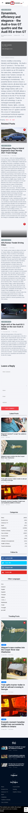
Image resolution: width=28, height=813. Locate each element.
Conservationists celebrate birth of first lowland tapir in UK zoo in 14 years (18, 757)
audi (13, 119)
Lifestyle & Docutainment (7, 541)
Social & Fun (4, 520)
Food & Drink (4, 535)
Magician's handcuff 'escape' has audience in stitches (17, 747)
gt (10, 119)
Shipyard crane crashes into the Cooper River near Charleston (13, 457)
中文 (2, 584)
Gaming (3, 538)
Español (3, 592)
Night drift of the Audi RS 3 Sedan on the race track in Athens (12, 326)
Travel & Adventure (6, 546)
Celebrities (4, 528)
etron (7, 119)
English (3, 589)
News (2, 517)
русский (3, 610)
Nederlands (4, 602)
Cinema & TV (4, 522)
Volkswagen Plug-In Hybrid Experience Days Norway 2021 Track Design (12, 150)
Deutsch (3, 586)
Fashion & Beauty (5, 530)
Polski (2, 605)
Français (3, 594)
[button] (22, 809)
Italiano (3, 597)
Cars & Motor (4, 533)
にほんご (3, 599)
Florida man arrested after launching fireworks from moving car (16, 765)
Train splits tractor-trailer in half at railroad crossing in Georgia (13, 687)
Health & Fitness (5, 543)
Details (2, 810)
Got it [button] (26, 809)
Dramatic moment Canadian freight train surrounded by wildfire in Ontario (13, 502)
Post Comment (9, 408)
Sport (2, 525)
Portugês (3, 607)
